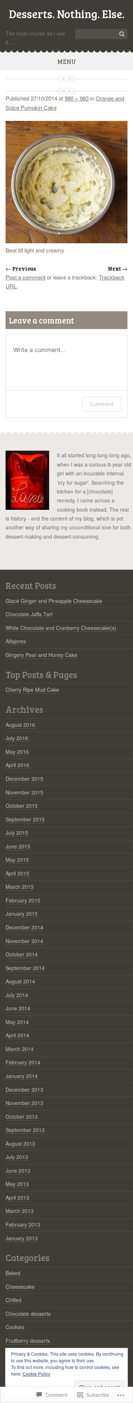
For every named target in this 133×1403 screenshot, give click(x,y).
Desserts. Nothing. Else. (67, 13)
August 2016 (20, 724)
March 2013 (20, 1210)
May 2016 (17, 751)
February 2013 (23, 1224)
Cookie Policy (36, 1373)
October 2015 (22, 805)
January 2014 (22, 1076)
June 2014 (18, 1008)
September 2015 (25, 819)
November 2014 (24, 941)
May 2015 (17, 859)
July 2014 (17, 995)
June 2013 (18, 1170)
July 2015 (17, 832)
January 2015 (22, 913)
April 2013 (17, 1197)
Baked (13, 1273)
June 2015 (18, 846)
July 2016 (17, 738)
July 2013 (17, 1156)
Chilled (13, 1300)
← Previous (21, 268)
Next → (117, 268)
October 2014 (22, 954)
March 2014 (20, 1049)
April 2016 (17, 765)
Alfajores (16, 641)
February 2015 (23, 900)
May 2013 (17, 1183)
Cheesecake (20, 1286)
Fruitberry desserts (28, 1340)
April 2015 (17, 873)
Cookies (15, 1327)
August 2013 (20, 1143)
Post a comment (25, 277)
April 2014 (17, 1035)
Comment (101, 404)
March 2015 (20, 886)
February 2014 (23, 1062)
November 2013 (24, 1103)
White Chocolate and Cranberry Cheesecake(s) (61, 627)
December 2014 (24, 927)
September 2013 (25, 1129)
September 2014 (25, 968)
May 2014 (17, 1022)
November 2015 (24, 792)
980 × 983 (77, 98)
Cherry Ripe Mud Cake (32, 689)
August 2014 (20, 981)
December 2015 (24, 778)
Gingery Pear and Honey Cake (41, 654)
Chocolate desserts (28, 1313)
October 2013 (22, 1116)
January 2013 (22, 1238)
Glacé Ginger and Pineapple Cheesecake (54, 600)
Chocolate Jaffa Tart (29, 614)
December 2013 (24, 1089)
